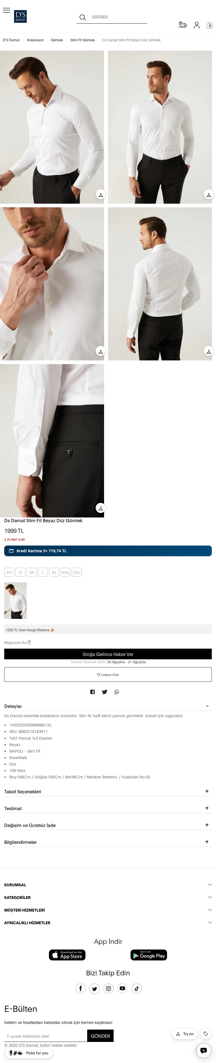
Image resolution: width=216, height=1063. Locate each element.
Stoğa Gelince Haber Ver (108, 654)
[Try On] (101, 194)
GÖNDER (100, 1036)
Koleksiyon (35, 40)
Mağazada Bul (15, 642)
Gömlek (57, 40)
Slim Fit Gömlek (82, 40)
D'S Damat (11, 40)
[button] (108, 551)
